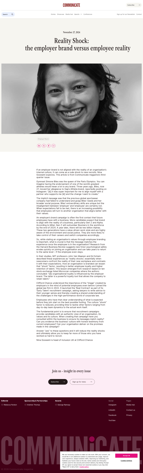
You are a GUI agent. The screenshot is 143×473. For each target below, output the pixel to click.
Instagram (112, 405)
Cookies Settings (126, 460)
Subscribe (130, 5)
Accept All (126, 455)
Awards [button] (76, 14)
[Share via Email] (53, 146)
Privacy (129, 415)
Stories (53, 14)
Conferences (87, 14)
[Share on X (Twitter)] (44, 146)
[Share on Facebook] (49, 146)
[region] (100, 460)
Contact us (130, 410)
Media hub (69, 14)
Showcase (60, 14)
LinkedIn (112, 410)
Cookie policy (84, 467)
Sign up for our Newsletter (126, 14)
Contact (139, 14)
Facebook (112, 415)
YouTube (112, 420)
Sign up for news (79, 382)
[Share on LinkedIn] (39, 146)
